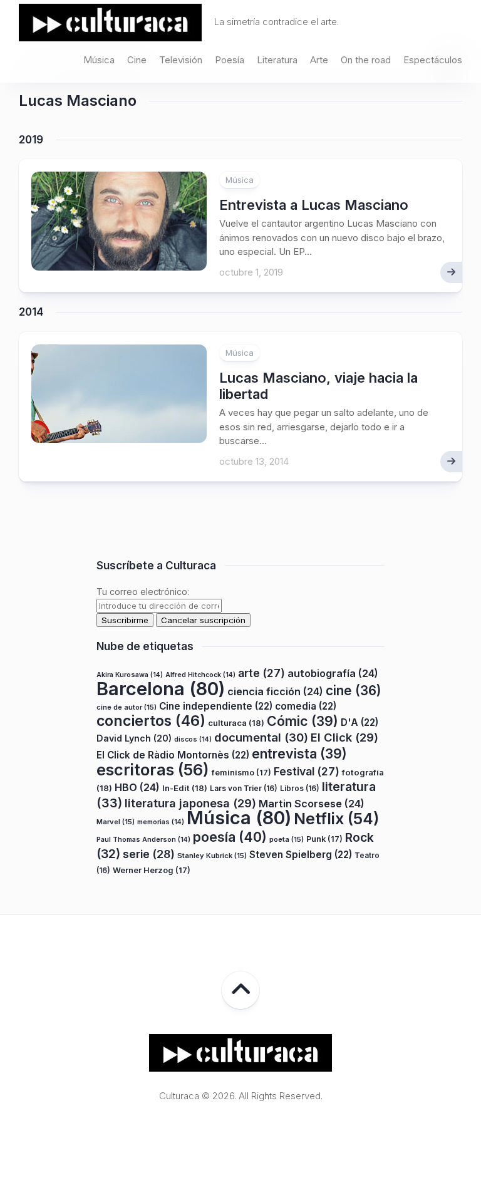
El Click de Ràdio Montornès (172, 755)
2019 (31, 139)
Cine (137, 60)
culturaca (236, 723)
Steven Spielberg (300, 855)
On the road (366, 60)
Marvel (115, 821)
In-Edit (184, 788)
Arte (319, 60)
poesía (230, 837)
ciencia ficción (275, 691)
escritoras (152, 769)
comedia (305, 706)
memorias (160, 822)
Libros (299, 788)
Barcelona (160, 689)
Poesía (229, 60)
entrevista (299, 753)
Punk (324, 839)
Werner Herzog (151, 870)
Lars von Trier (243, 788)
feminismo (241, 772)
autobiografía (332, 673)
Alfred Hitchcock (200, 675)
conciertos (150, 721)
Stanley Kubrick (212, 855)
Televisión (180, 60)
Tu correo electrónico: (142, 591)
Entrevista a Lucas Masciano (313, 205)
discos (193, 739)
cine (353, 690)
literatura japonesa (190, 803)
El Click (344, 737)
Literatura (277, 60)
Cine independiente (215, 706)
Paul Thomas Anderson (143, 840)
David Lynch (134, 738)
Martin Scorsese (312, 803)
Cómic (302, 721)
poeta (286, 839)
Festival (306, 771)
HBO (137, 787)
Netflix (336, 818)
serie (149, 854)
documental (261, 737)
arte (261, 673)
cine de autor (126, 707)
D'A (359, 722)
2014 (31, 312)
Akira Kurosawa (129, 675)
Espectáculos (432, 60)
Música (99, 60)
